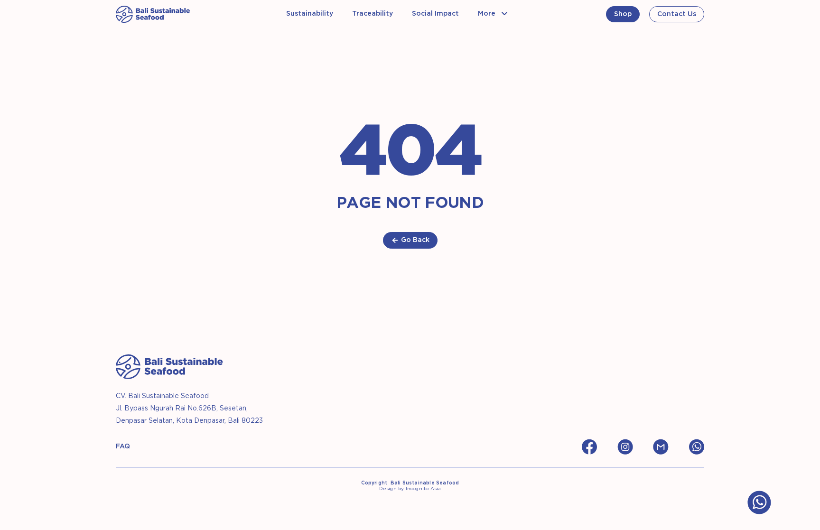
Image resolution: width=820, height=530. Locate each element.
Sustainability (309, 14)
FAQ (123, 446)
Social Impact (435, 14)
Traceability (372, 14)
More (486, 14)
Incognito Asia (423, 489)
